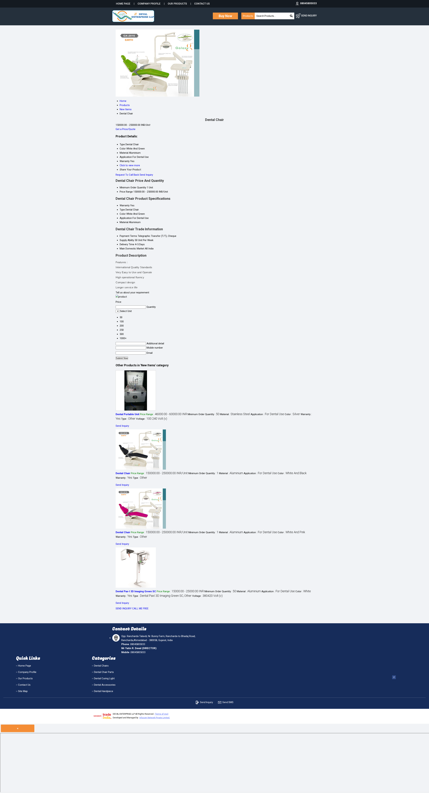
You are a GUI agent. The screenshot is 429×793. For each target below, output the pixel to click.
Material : (235, 414)
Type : (128, 418)
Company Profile (149, 3)
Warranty (125, 205)
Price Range (126, 191)
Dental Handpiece (103, 691)
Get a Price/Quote (125, 129)
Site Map (23, 691)
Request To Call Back (127, 174)
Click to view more (130, 165)
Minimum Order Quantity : (203, 414)
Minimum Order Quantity (133, 187)
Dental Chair (123, 473)
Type (122, 209)
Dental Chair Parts (104, 672)
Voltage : (151, 418)
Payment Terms (128, 235)
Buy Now (225, 16)
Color (123, 213)
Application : (267, 414)
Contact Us (202, 3)
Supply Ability (127, 240)
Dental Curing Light (104, 678)
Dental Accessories (104, 684)
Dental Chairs (101, 665)
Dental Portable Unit (127, 414)
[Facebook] (394, 678)
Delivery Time (127, 244)
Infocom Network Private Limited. (154, 718)
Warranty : (124, 477)
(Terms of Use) (161, 714)
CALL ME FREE (140, 608)
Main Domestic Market (132, 248)
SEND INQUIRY (124, 608)
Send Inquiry (146, 174)
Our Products (177, 3)
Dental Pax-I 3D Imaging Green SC (136, 591)
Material (124, 222)
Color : (292, 414)
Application (126, 218)
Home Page (123, 3)
